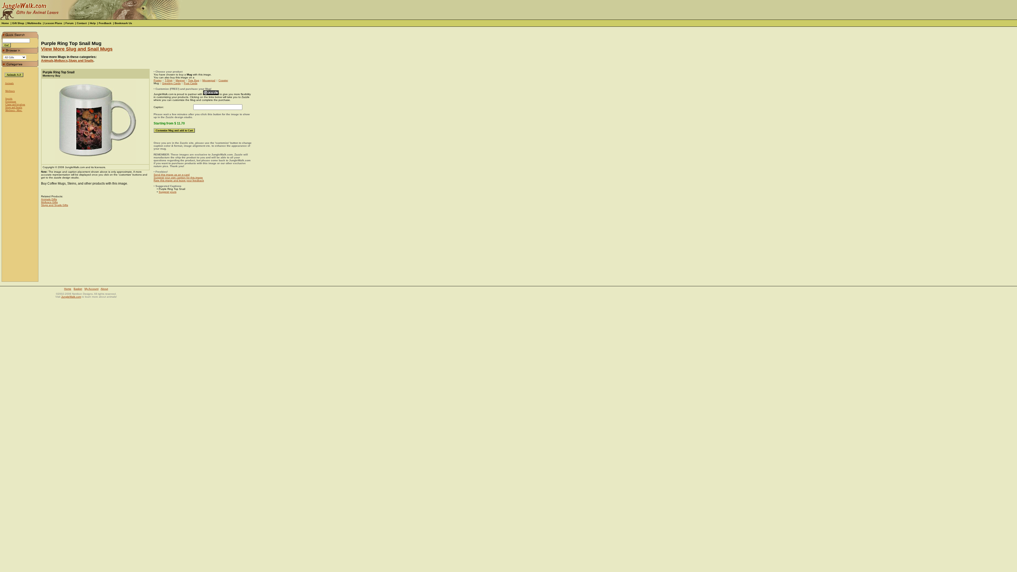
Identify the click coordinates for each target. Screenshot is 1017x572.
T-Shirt (168, 80)
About (104, 288)
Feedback (105, 23)
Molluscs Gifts (49, 202)
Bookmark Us (123, 23)
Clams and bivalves (15, 104)
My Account (91, 288)
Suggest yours (167, 191)
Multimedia (34, 23)
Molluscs (10, 91)
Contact (82, 23)
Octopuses (10, 101)
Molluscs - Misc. (13, 110)
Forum (69, 23)
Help (93, 23)
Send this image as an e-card (172, 174)
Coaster (223, 80)
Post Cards (190, 83)
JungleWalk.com (71, 296)
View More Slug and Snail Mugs (77, 49)
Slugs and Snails (13, 107)
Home (5, 23)
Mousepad (208, 80)
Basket (78, 288)
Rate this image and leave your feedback (179, 180)
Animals (9, 83)
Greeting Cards (171, 83)
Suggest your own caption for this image (178, 177)
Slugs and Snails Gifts (54, 205)
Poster (158, 80)
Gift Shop (18, 23)
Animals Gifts (49, 199)
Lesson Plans (53, 23)
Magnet (180, 80)
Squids (8, 98)
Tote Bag (193, 80)
